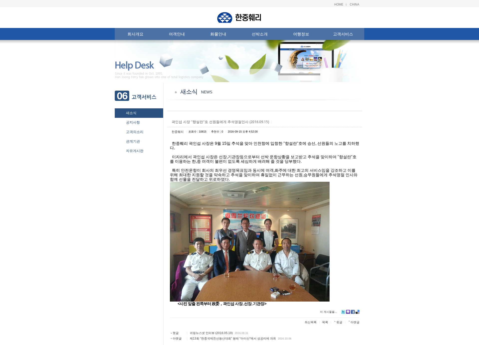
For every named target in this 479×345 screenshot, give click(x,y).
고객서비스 (343, 34)
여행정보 (301, 34)
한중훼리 (178, 132)
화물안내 (218, 34)
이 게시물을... (328, 311)
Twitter (343, 312)
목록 (325, 322)
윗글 (176, 333)
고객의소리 (134, 132)
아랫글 (177, 338)
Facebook (353, 312)
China (354, 4)
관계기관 (133, 141)
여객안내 (177, 34)
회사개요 (135, 34)
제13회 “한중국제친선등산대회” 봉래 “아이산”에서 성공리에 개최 (233, 338)
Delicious (357, 312)
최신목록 (311, 322)
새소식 (131, 113)
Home (338, 4)
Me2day (348, 312)
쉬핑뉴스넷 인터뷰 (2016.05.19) (211, 333)
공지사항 (133, 122)
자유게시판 (134, 151)
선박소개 (260, 34)
